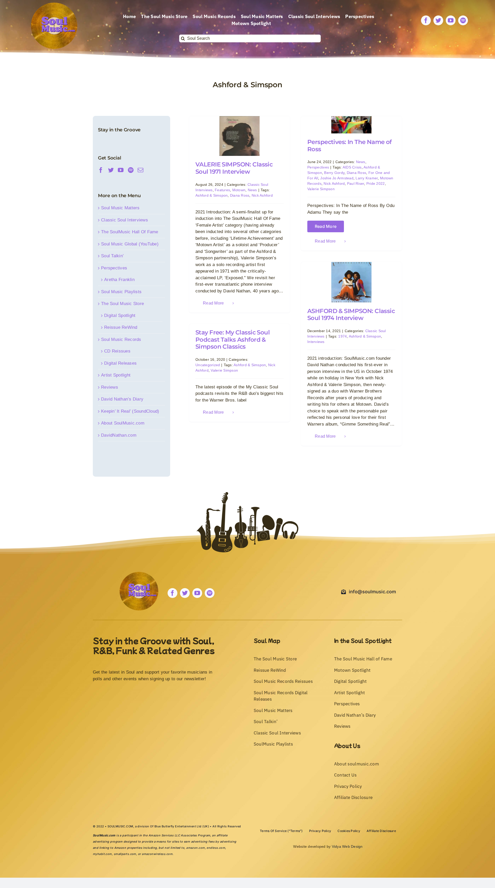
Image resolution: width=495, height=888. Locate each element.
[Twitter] (111, 170)
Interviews (316, 342)
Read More (213, 303)
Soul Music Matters (120, 207)
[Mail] (140, 170)
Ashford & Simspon (211, 195)
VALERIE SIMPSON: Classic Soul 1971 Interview (234, 168)
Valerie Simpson (321, 189)
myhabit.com (102, 854)
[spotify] (463, 20)
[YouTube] (120, 170)
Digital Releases (120, 363)
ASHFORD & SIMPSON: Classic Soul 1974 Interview (351, 314)
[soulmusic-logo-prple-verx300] (54, 4)
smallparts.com (125, 854)
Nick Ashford (262, 195)
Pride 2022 (375, 183)
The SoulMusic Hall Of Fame (129, 231)
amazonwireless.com (157, 854)
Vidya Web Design (347, 846)
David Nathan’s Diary (122, 399)
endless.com (216, 848)
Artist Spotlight (115, 375)
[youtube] (451, 20)
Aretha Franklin (119, 279)
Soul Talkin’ (112, 255)
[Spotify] (131, 170)
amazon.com (195, 848)
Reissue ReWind (120, 327)
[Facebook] (101, 170)
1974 (342, 336)
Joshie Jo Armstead (336, 178)
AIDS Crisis (352, 167)
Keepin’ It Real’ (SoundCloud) (130, 411)
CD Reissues (117, 351)
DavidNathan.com (118, 435)
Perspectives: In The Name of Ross (349, 145)
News (252, 190)
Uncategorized (207, 365)
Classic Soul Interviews (124, 220)
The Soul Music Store (122, 303)
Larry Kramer (367, 178)
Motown (239, 190)
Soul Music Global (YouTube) (130, 244)
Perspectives (318, 167)
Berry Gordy (334, 173)
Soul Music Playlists (121, 291)
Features (222, 190)
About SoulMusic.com (122, 423)
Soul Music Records (121, 339)
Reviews (109, 387)
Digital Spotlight (119, 315)
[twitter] (438, 20)
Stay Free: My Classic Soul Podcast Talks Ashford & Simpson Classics (232, 339)
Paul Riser (355, 183)
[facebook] (426, 20)
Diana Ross (240, 195)
